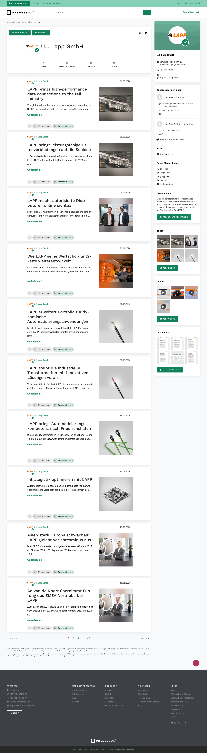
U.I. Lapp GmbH (41, 81)
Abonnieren (21, 33)
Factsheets (143, 694)
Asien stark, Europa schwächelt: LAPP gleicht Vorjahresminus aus (59, 537)
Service (75, 702)
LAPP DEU (164, 180)
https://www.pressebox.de (22, 705)
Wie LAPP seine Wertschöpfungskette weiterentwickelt (59, 258)
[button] (29, 126)
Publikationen (144, 698)
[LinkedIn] (175, 722)
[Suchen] (147, 12)
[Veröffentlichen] (196, 663)
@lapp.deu (164, 176)
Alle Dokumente (171, 370)
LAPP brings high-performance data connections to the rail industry (57, 94)
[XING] (185, 722)
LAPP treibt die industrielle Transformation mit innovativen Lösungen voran (57, 373)
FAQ (74, 698)
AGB (173, 690)
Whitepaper (143, 690)
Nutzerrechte (177, 705)
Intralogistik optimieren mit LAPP (59, 479)
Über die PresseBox (83, 686)
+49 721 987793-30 (18, 694)
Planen (108, 690)
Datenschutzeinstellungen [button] (182, 698)
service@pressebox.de (67, 656)
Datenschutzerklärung (181, 694)
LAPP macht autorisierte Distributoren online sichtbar (58, 203)
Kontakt (42, 33)
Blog (140, 705)
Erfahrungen (78, 694)
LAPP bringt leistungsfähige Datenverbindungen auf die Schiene (59, 147)
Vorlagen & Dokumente (148, 702)
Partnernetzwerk (80, 690)
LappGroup (165, 173)
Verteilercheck (177, 713)
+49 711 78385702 (170, 130)
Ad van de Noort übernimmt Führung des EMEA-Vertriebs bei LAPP (59, 596)
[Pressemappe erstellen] (146, 32)
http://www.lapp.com (169, 78)
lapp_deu (164, 169)
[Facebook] (172, 722)
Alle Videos (169, 319)
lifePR (173, 717)
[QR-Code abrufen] (140, 32)
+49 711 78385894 (170, 110)
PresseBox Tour (19, 3)
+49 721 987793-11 (18, 698)
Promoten (109, 698)
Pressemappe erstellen (175, 217)
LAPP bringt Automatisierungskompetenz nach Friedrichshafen (59, 426)
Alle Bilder (169, 268)
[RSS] (179, 722)
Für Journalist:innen (114, 705)
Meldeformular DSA (179, 702)
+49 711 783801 (167, 70)
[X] (182, 722)
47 (88, 638)
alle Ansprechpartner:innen (172, 139)
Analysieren (110, 702)
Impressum (176, 709)
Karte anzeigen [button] (166, 154)
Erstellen (109, 694)
